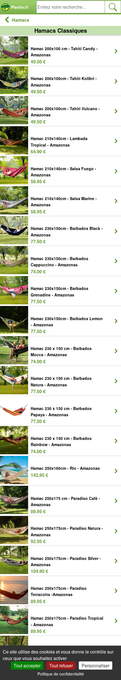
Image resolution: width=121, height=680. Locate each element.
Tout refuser (61, 665)
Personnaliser (95, 665)
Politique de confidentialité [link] (60, 674)
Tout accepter (27, 665)
